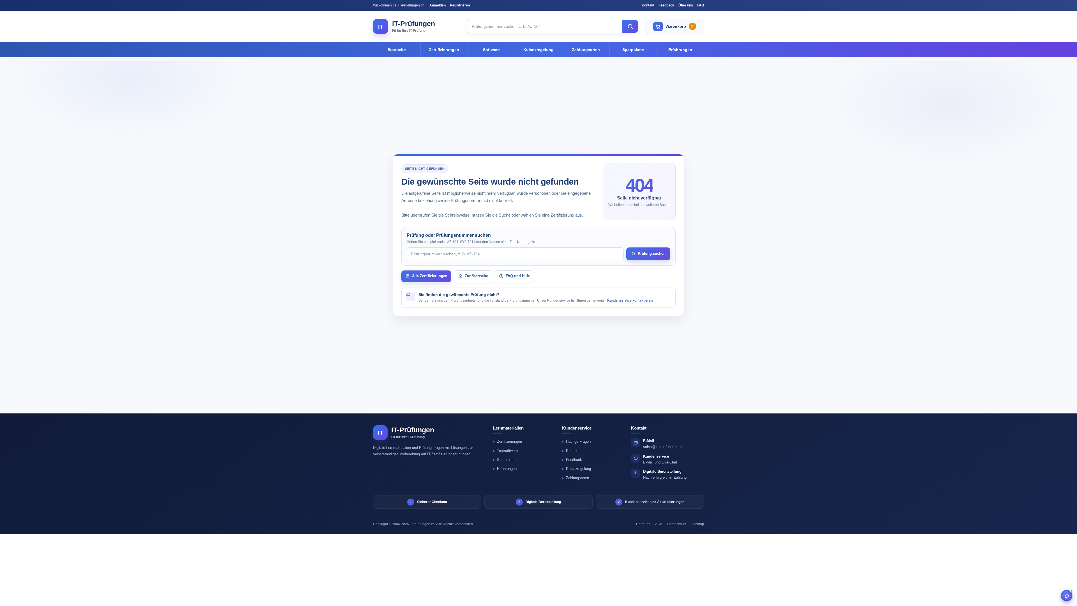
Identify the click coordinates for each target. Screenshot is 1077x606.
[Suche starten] (630, 26)
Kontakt (648, 5)
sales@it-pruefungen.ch (662, 447)
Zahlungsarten (586, 49)
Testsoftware (507, 451)
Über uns (685, 5)
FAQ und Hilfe (518, 276)
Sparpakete (633, 49)
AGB (658, 524)
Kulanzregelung (538, 49)
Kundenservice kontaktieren (630, 300)
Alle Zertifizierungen (429, 276)
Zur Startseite (476, 276)
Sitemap (697, 524)
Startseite (397, 49)
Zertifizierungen (444, 49)
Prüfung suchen (652, 253)
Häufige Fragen (578, 441)
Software (491, 49)
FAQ (700, 5)
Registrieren (460, 5)
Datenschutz (676, 524)
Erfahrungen (680, 49)
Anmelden (437, 5)
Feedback (666, 5)
